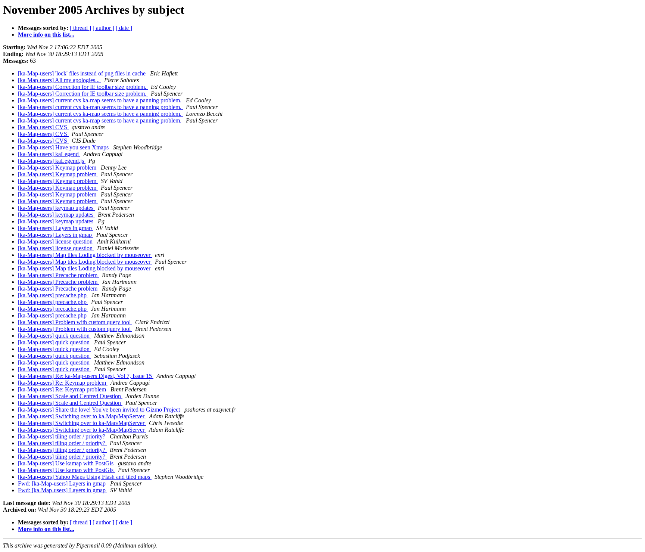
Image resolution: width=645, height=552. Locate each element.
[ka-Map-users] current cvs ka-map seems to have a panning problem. (100, 100)
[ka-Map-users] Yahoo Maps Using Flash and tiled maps (85, 477)
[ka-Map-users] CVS (43, 127)
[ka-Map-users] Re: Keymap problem (63, 382)
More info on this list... (46, 34)
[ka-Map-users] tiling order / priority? (62, 436)
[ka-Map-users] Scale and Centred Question (70, 396)
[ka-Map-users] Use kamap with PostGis (66, 463)
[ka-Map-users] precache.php (53, 295)
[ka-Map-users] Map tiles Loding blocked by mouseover (85, 255)
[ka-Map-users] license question (56, 241)
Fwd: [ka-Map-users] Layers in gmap (62, 483)
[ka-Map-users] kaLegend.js (51, 161)
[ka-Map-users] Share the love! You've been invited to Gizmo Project (99, 409)
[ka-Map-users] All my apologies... (59, 80)
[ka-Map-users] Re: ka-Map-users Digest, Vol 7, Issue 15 (85, 376)
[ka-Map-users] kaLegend (49, 154)
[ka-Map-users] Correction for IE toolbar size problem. (83, 87)
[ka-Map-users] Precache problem (58, 275)
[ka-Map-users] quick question (54, 335)
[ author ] (103, 28)
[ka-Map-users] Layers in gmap (55, 228)
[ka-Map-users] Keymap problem (58, 167)
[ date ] (124, 28)
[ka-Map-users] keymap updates (56, 208)
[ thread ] (80, 28)
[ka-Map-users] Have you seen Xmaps (64, 147)
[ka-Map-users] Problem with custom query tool (75, 322)
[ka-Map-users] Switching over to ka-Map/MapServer (82, 416)
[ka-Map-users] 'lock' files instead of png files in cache (82, 73)
